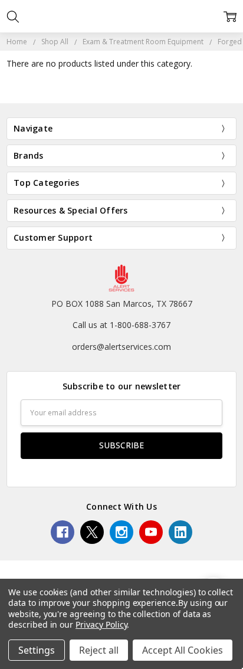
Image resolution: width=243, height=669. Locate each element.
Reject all (99, 650)
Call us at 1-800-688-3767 (121, 324)
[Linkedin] (180, 532)
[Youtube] (151, 532)
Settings (36, 650)
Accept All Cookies (182, 650)
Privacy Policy (101, 624)
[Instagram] (121, 532)
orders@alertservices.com (121, 346)
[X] (92, 532)
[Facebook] (62, 532)
